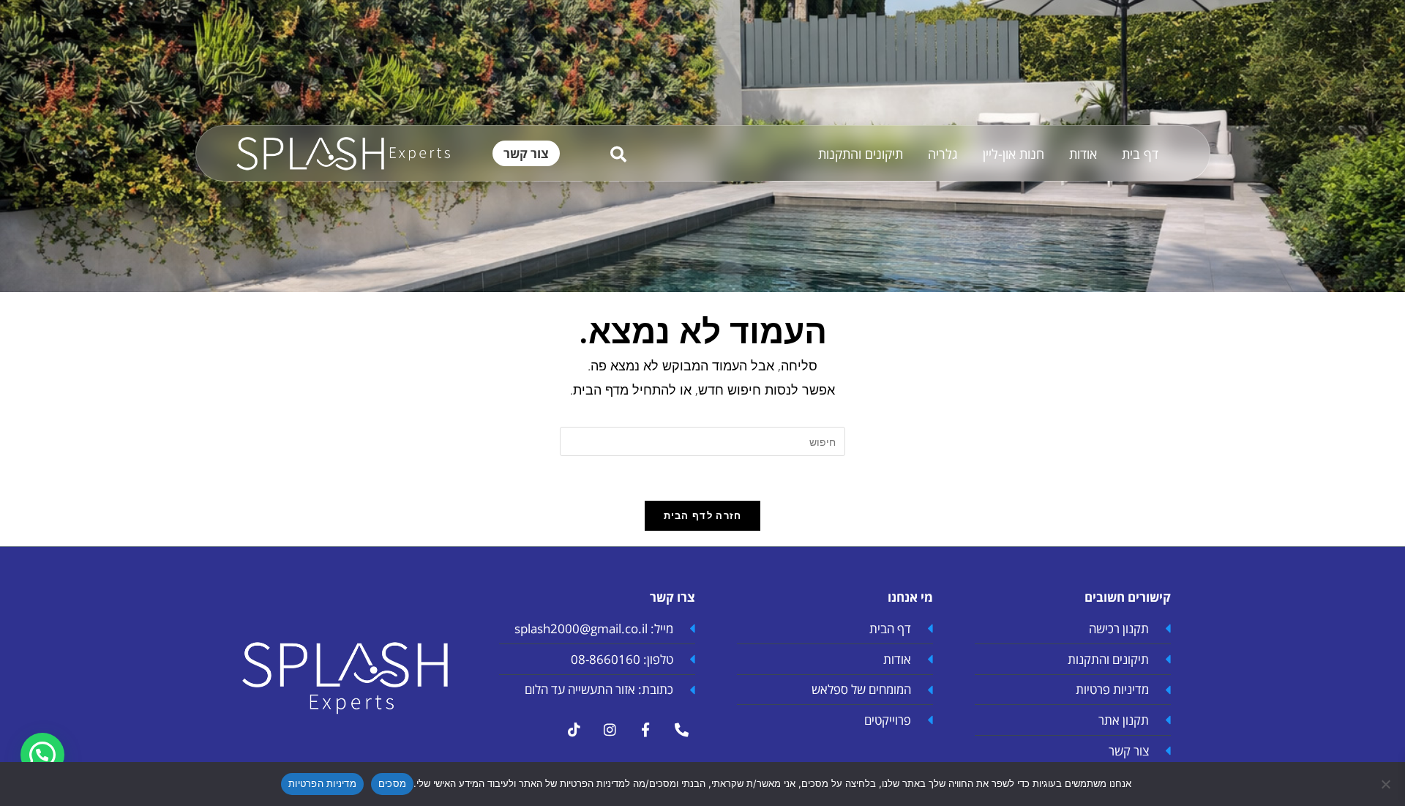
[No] (1386, 784)
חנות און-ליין (1013, 154)
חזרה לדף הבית (703, 515)
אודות (1083, 154)
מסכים (392, 783)
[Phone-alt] (681, 730)
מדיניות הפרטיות (322, 783)
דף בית (1140, 154)
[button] (42, 755)
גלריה (943, 154)
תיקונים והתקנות (860, 154)
